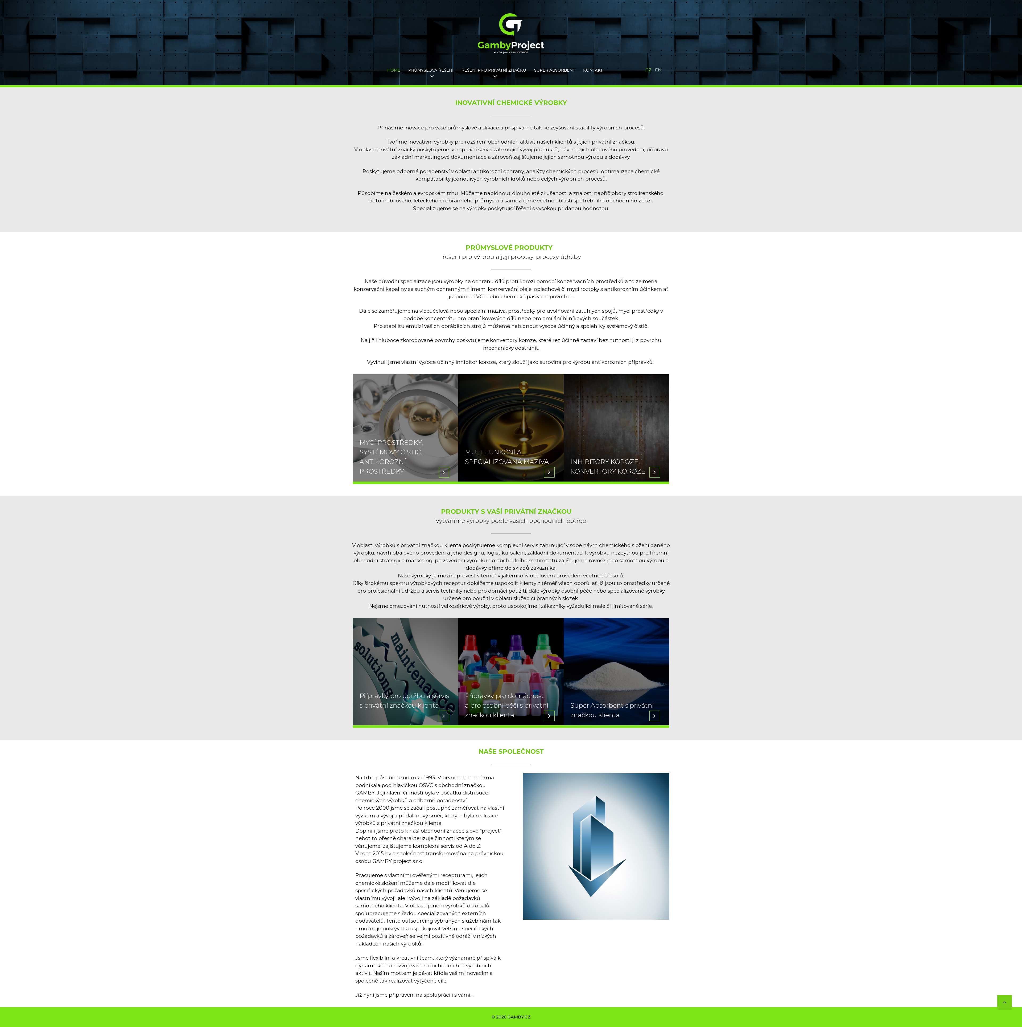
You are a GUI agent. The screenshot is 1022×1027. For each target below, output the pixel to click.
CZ (648, 70)
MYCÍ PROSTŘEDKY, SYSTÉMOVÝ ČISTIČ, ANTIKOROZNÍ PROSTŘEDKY (391, 457)
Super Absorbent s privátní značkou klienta (612, 711)
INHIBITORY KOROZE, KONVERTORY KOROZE (607, 467)
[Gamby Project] (511, 33)
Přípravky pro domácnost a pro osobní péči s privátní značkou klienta (506, 706)
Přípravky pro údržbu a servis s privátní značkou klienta (404, 701)
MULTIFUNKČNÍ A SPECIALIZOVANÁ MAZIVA (507, 457)
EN (658, 70)
